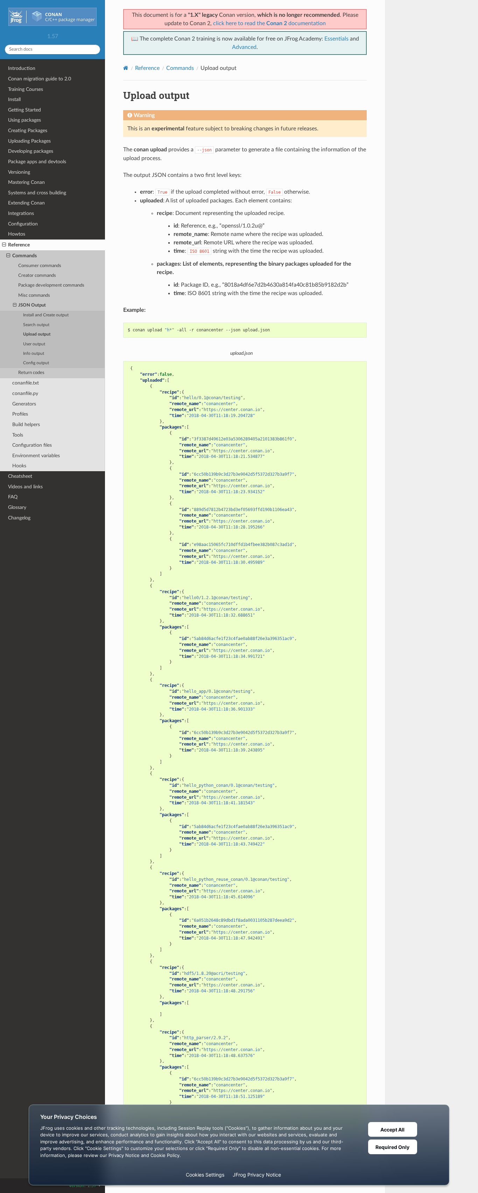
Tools (17, 435)
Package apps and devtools (37, 161)
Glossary (17, 507)
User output (34, 344)
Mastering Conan (26, 182)
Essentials (336, 39)
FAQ (12, 497)
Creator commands (37, 275)
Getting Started (24, 110)
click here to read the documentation (269, 23)
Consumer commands (39, 266)
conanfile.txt (25, 383)
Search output (36, 325)
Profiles (20, 414)
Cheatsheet (20, 476)
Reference (19, 244)
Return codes (31, 373)
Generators (24, 404)
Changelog (19, 517)
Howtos (16, 234)
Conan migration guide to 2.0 (39, 78)
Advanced (244, 47)
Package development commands (51, 285)
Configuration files (32, 445)
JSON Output (32, 305)
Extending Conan (26, 203)
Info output (33, 353)
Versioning (19, 172)
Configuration (23, 224)
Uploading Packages (29, 141)
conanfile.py (25, 393)
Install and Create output (46, 315)
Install (14, 99)
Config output (36, 363)
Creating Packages (27, 130)
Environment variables (36, 455)
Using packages (24, 120)
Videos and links (25, 486)
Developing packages (30, 151)
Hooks (19, 465)
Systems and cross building (37, 192)
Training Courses (25, 89)
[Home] (125, 68)
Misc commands (34, 295)
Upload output (36, 334)
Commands (24, 255)
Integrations (21, 213)
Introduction (21, 68)
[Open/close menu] (4, 245)
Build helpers (26, 424)
